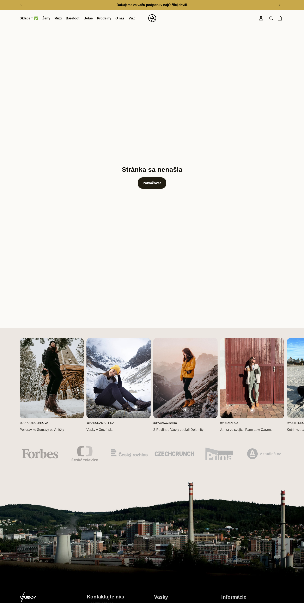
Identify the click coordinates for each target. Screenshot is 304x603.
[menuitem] (132, 18)
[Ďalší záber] (279, 5)
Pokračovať (152, 183)
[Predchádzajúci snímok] (21, 5)
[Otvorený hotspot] (47, 410)
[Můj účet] (261, 18)
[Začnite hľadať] (271, 18)
